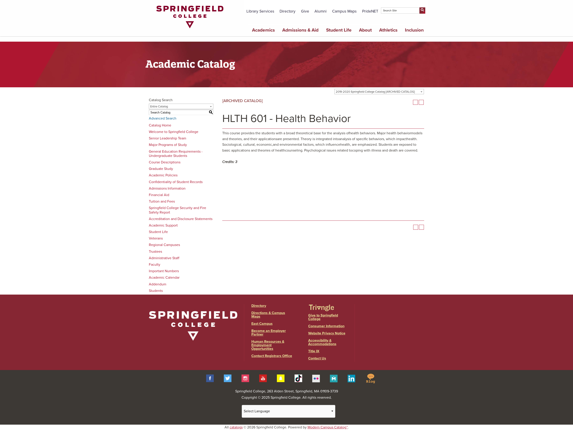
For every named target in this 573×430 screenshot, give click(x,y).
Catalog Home (160, 125)
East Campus (262, 323)
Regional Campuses (164, 245)
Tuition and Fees (162, 201)
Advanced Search (162, 118)
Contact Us (317, 358)
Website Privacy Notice (326, 333)
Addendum (157, 284)
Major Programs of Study (168, 145)
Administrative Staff (164, 258)
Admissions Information (167, 188)
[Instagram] (245, 378)
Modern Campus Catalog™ (328, 427)
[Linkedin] (351, 378)
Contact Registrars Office (271, 356)
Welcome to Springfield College (173, 132)
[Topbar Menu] (425, 5)
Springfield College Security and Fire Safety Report (177, 210)
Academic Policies (163, 175)
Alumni (320, 11)
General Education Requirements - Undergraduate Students (176, 153)
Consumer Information (326, 326)
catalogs (236, 427)
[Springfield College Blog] (370, 378)
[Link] (189, 29)
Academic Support (163, 225)
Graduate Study (161, 169)
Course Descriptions (164, 162)
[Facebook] (210, 378)
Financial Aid (159, 195)
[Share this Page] (409, 102)
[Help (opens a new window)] (421, 102)
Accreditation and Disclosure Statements (180, 219)
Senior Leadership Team (167, 138)
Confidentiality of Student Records (176, 182)
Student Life (339, 30)
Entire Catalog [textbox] (159, 106)
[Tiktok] (298, 378)
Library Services (260, 11)
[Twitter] (227, 378)
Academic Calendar (164, 277)
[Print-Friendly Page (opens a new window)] (415, 102)
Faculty (154, 264)
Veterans (156, 238)
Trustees (155, 251)
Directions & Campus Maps (268, 315)
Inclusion (414, 30)
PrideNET (370, 11)
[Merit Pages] (334, 378)
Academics (263, 30)
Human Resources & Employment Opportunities (267, 345)
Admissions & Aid (300, 30)
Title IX (313, 351)
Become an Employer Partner (268, 333)
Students (156, 291)
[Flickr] (316, 378)
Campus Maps (344, 11)
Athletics (388, 30)
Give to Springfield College (323, 317)
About (365, 30)
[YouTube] (263, 378)
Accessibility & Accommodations (322, 342)
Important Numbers (164, 271)
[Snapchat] (280, 378)
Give (305, 11)
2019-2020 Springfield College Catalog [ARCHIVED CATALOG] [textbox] (375, 92)
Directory (287, 11)
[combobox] (379, 91)
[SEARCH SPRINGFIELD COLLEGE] (422, 10)
